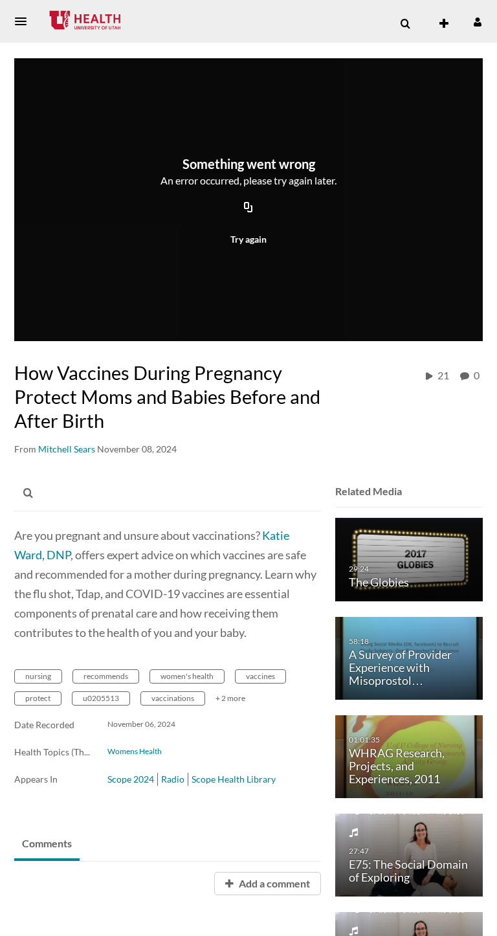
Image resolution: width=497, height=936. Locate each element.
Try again (248, 239)
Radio (172, 779)
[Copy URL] (248, 208)
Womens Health (134, 751)
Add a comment (273, 883)
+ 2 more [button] (230, 698)
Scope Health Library (234, 779)
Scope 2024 (130, 779)
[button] (24, 21)
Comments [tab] (47, 843)
